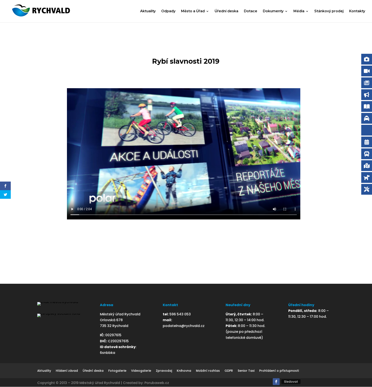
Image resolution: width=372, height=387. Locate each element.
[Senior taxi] (366, 118)
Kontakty (357, 11)
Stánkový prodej (329, 11)
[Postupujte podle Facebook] (276, 381)
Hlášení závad (67, 371)
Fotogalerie (117, 371)
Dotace (250, 11)
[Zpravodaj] (366, 82)
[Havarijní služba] (366, 189)
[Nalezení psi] (366, 177)
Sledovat (291, 381)
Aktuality (148, 11)
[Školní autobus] (366, 153)
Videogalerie (141, 371)
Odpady (168, 11)
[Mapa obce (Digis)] (366, 165)
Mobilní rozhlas (208, 371)
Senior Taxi (246, 371)
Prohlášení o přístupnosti (279, 371)
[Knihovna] (366, 106)
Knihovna (184, 371)
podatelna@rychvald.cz (184, 325)
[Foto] (366, 59)
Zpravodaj (164, 371)
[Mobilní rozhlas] (366, 130)
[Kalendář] (366, 142)
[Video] (366, 71)
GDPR (229, 371)
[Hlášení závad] (366, 94)
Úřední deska (226, 11)
